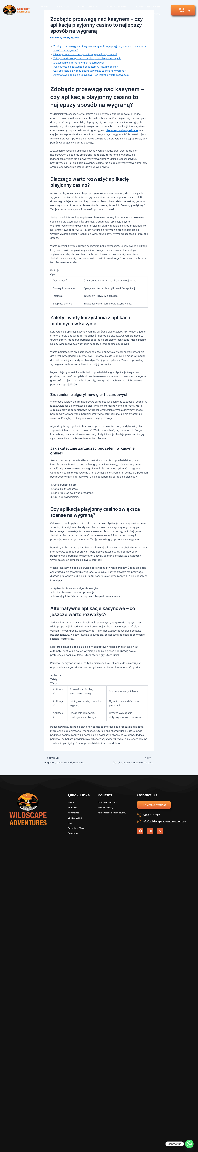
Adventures (86, 6)
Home (44, 6)
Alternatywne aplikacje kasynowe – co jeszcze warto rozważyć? (91, 74)
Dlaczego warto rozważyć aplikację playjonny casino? (85, 54)
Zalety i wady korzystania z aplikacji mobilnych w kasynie (87, 58)
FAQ (138, 13)
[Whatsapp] (189, 1144)
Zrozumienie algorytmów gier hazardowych (78, 62)
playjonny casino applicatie (121, 130)
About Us (63, 6)
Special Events (117, 6)
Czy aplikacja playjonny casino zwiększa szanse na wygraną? (89, 70)
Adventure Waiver (148, 6)
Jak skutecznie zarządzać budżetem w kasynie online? (85, 66)
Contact (155, 13)
